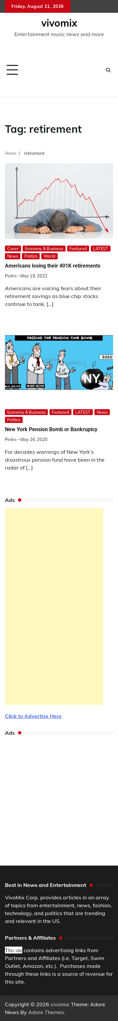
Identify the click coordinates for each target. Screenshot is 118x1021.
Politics (30, 256)
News (12, 256)
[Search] (108, 70)
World (49, 256)
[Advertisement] (61, 70)
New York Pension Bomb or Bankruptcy (51, 429)
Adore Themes (46, 1012)
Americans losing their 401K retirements (52, 266)
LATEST (100, 248)
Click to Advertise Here (33, 716)
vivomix (59, 23)
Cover (13, 248)
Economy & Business (44, 248)
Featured (78, 248)
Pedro (10, 275)
